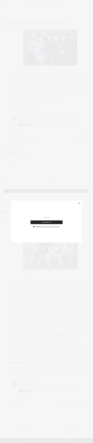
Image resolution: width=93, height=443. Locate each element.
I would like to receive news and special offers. (47, 226)
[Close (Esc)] (79, 203)
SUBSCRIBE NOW (46, 222)
